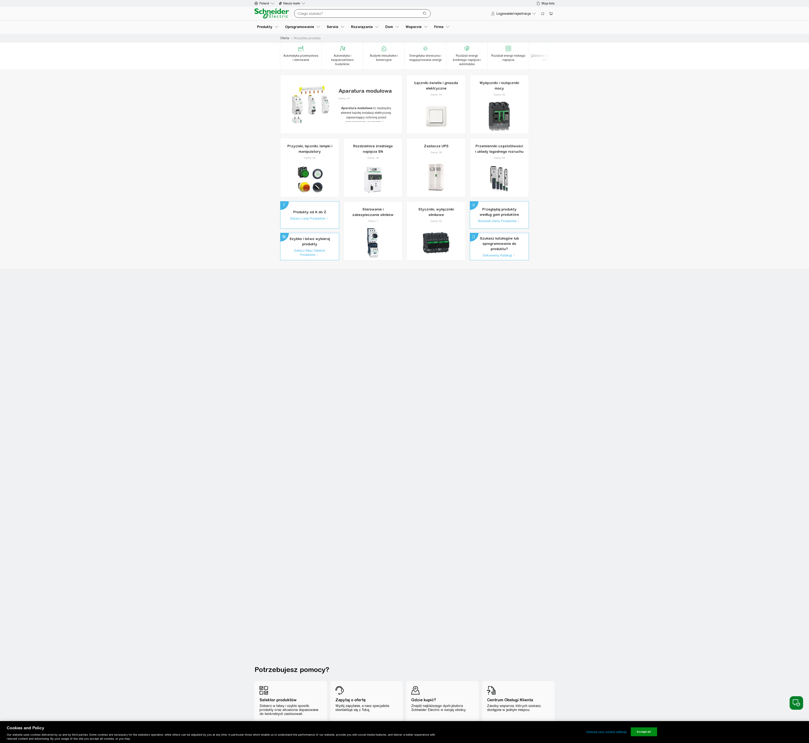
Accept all (644, 731)
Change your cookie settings (606, 731)
